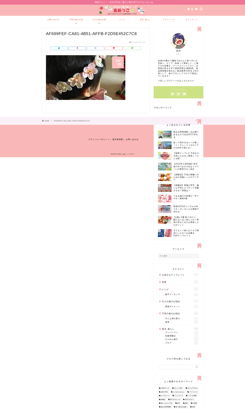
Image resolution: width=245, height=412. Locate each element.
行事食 (195, 403)
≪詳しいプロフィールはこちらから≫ (176, 81)
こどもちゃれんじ (178, 392)
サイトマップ (192, 19)
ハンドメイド (178, 396)
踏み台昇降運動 (166, 407)
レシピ (122, 19)
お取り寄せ (164, 392)
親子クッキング (181, 294)
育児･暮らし (145, 19)
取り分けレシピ (175, 399)
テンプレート (165, 396)
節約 (186, 403)
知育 (179, 282)
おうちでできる (193, 388)
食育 (181, 322)
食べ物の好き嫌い (181, 407)
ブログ (181, 343)
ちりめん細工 (181, 339)
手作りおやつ (189, 399)
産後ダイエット (181, 306)
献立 (178, 403)
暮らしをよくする (166, 403)
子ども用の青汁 (181, 318)
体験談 (163, 399)
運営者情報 (117, 139)
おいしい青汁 (178, 388)
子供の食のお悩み (76, 20)
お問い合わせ (53, 19)
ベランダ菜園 (192, 396)
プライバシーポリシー (98, 139)
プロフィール (169, 19)
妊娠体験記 (181, 336)
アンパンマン (181, 332)
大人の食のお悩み (99, 20)
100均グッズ (165, 388)
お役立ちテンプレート (179, 275)
